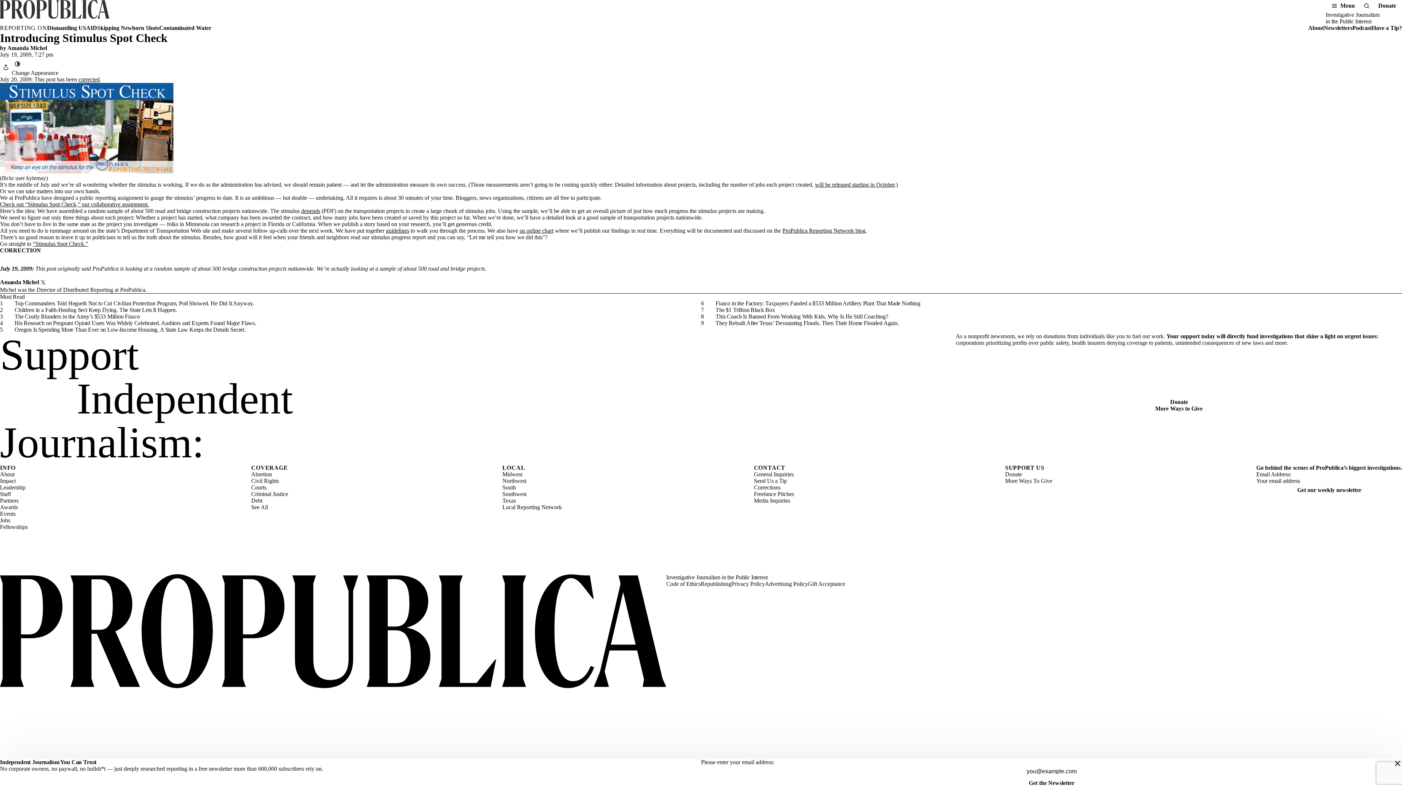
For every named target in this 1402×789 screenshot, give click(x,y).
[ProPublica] (55, 12)
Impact (8, 481)
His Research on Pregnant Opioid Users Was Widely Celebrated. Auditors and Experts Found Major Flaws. (135, 323)
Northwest (514, 481)
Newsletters (1338, 28)
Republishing (716, 584)
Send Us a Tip (770, 481)
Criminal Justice (269, 494)
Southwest (514, 494)
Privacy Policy (748, 584)
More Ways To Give (1028, 481)
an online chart (536, 231)
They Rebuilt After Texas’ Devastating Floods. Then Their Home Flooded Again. (807, 323)
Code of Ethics (683, 584)
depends (310, 211)
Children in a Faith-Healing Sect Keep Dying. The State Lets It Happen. (96, 310)
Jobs (5, 520)
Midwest (512, 474)
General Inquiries (774, 474)
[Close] (1397, 763)
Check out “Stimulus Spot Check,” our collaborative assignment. (74, 204)
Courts (259, 487)
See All (259, 507)
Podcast (1362, 28)
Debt (257, 501)
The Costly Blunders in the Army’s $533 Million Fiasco (77, 316)
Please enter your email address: (737, 762)
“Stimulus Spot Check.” (60, 244)
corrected (89, 79)
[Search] (1366, 6)
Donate (1387, 6)
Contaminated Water (185, 28)
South (509, 487)
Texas (509, 501)
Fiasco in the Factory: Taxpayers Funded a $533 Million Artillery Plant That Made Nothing (818, 303)
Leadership (13, 487)
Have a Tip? (1387, 28)
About (1316, 28)
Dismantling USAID (72, 28)
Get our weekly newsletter (1329, 490)
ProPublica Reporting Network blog (824, 231)
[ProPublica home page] (333, 632)
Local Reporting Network (532, 507)
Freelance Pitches (774, 494)
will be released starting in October (855, 185)
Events (8, 514)
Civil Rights (265, 481)
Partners (9, 501)
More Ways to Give (1179, 408)
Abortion (261, 474)
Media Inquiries (772, 501)
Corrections (767, 487)
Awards (9, 507)
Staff (5, 494)
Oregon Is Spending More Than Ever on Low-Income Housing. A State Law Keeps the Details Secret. (130, 330)
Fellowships (14, 527)
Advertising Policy (786, 584)
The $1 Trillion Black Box (745, 310)
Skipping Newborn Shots (128, 28)
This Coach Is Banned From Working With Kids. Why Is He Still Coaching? (802, 316)
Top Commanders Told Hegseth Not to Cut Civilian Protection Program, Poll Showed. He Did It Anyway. (134, 303)
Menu (1347, 6)
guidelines (397, 231)
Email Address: (1273, 474)
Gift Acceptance (826, 584)
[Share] (6, 67)
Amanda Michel (27, 48)
